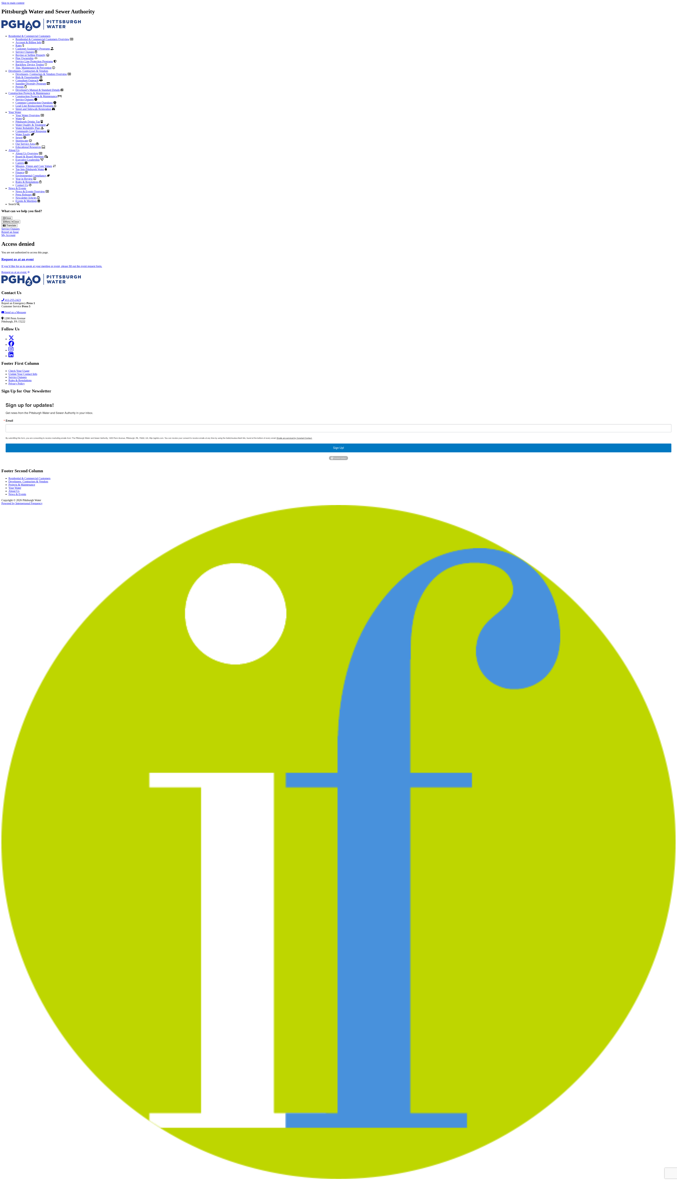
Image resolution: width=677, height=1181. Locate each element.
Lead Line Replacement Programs (34, 105)
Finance (20, 172)
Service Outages (25, 99)
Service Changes (25, 51)
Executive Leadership (28, 159)
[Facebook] (11, 344)
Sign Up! (338, 447)
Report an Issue (10, 231)
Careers (20, 162)
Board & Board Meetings (30, 156)
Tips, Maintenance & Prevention (33, 67)
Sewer (19, 137)
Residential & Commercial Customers (29, 36)
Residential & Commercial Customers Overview (42, 39)
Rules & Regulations (27, 181)
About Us (13, 150)
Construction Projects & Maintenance (29, 93)
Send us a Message (15, 312)
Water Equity (23, 134)
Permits (20, 86)
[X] (11, 338)
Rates (19, 45)
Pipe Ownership (24, 58)
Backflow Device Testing (30, 64)
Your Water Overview (28, 115)
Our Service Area (25, 143)
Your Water (14, 112)
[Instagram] (10, 350)
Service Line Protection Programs (34, 61)
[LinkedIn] (10, 355)
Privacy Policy (16, 383)
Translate (11, 225)
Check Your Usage (18, 370)
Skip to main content (12, 2)
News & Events (17, 188)
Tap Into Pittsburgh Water (30, 169)
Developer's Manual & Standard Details (38, 89)
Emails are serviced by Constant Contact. (294, 437)
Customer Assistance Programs (33, 48)
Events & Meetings (26, 200)
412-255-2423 (12, 300)
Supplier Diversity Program (31, 83)
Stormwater (22, 140)
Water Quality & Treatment (31, 124)
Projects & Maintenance (21, 484)
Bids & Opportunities (27, 77)
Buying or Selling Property (30, 55)
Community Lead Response (31, 131)
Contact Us (22, 185)
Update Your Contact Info (22, 374)
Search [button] (12, 204)
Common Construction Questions (34, 102)
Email (9, 420)
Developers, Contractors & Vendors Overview (41, 74)
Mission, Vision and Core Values (34, 166)
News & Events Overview (30, 191)
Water (19, 118)
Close (8, 218)
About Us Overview (27, 153)
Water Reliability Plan (28, 128)
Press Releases (24, 194)
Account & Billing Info (28, 42)
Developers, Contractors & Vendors (28, 70)
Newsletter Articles (26, 197)
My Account (8, 235)
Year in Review (24, 178)
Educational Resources (28, 147)
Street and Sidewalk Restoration (33, 108)
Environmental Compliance (31, 175)
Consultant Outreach (27, 80)
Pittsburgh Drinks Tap (28, 121)
